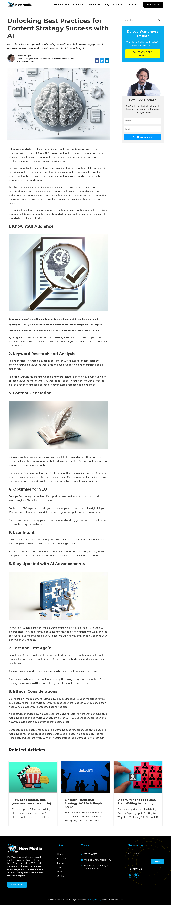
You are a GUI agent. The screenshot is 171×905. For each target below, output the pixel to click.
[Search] (159, 20)
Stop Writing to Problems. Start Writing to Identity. (136, 801)
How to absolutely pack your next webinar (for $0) (31, 801)
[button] (97, 60)
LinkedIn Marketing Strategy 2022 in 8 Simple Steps (83, 803)
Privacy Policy (94, 899)
